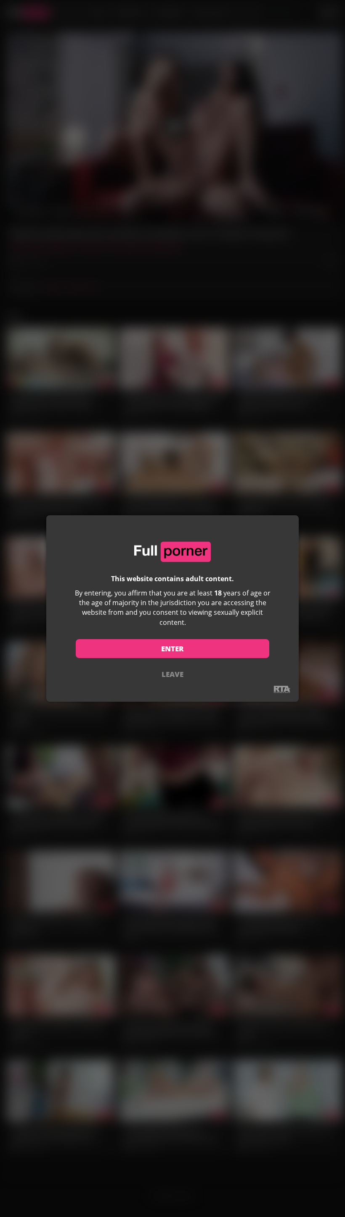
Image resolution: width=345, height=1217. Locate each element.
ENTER (172, 648)
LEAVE (172, 674)
